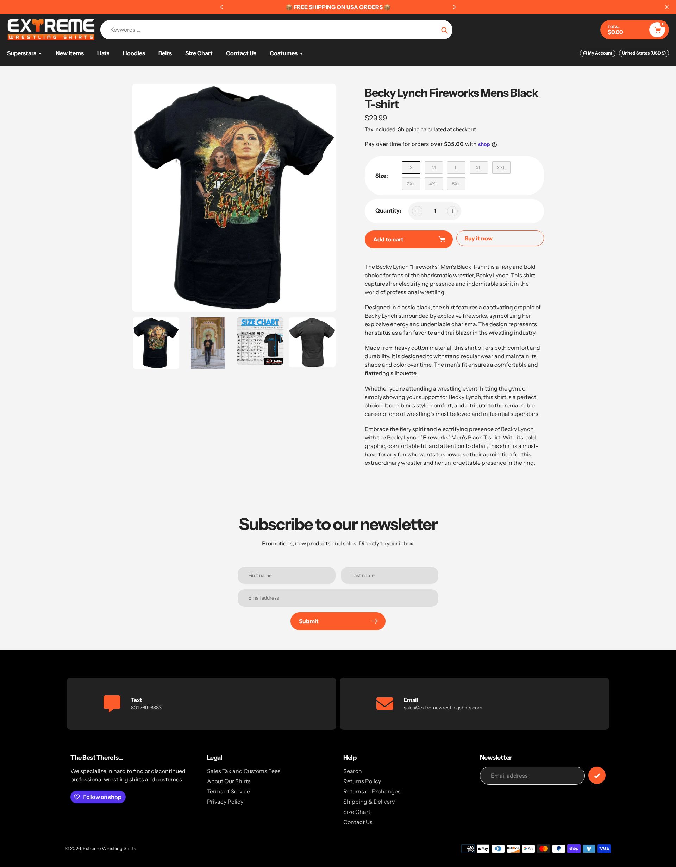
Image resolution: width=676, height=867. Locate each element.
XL (479, 167)
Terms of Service (228, 791)
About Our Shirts (229, 781)
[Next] (454, 7)
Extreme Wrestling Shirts (109, 848)
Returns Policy (362, 781)
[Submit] (597, 775)
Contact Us (358, 821)
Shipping (409, 129)
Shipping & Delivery (369, 801)
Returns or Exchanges (372, 791)
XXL (501, 167)
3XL (411, 183)
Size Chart (356, 811)
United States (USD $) (644, 53)
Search (352, 770)
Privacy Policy (225, 801)
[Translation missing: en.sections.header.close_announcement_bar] (667, 7)
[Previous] (221, 7)
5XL (456, 183)
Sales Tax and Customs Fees (244, 770)
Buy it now (479, 238)
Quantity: (388, 210)
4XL (433, 183)
